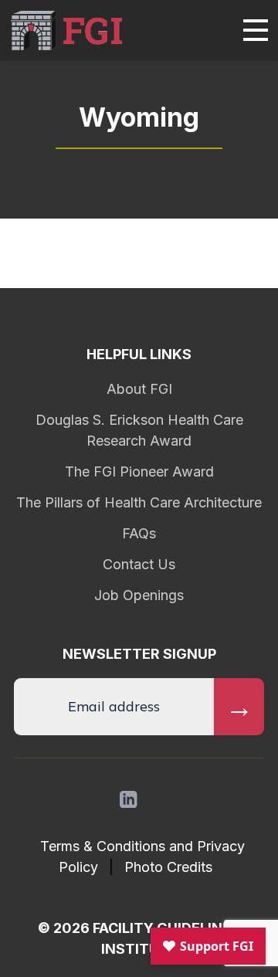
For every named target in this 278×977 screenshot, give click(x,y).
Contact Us (139, 564)
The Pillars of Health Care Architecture (139, 502)
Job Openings (139, 595)
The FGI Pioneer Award (139, 471)
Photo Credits (168, 867)
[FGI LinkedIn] (128, 800)
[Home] (66, 30)
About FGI (139, 389)
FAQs (139, 533)
